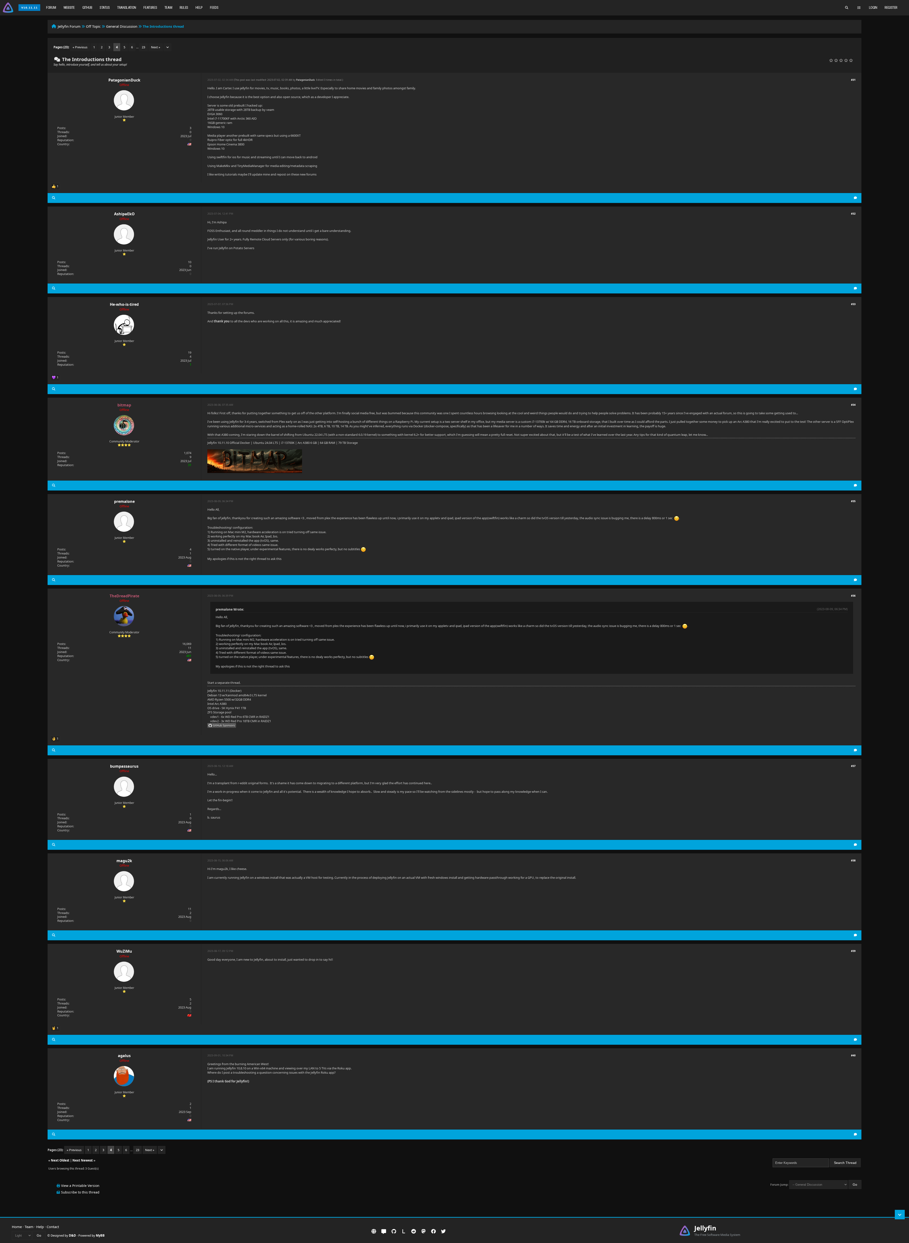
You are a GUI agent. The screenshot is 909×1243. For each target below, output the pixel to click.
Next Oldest (60, 1160)
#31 (853, 79)
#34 (853, 404)
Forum (51, 7)
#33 (853, 304)
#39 (853, 951)
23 (143, 47)
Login (873, 7)
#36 (853, 595)
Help (199, 7)
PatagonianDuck (124, 80)
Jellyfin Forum (69, 26)
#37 (853, 766)
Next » (155, 47)
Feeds (214, 7)
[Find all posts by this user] (53, 198)
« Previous (80, 47)
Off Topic (93, 26)
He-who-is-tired (124, 304)
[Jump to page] (167, 47)
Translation (126, 7)
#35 (853, 501)
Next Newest (82, 1160)
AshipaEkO (124, 213)
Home (17, 1226)
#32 (853, 213)
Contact (53, 1226)
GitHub (87, 7)
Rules (184, 7)
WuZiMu (124, 951)
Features (150, 7)
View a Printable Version (80, 1185)
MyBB (100, 1235)
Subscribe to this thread (80, 1192)
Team (168, 7)
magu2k (124, 860)
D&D (72, 1235)
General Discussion (121, 26)
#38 (853, 860)
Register (891, 7)
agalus (124, 1055)
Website (69, 7)
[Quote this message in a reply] (855, 198)
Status (105, 7)
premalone (124, 501)
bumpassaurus (124, 766)
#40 (853, 1055)
